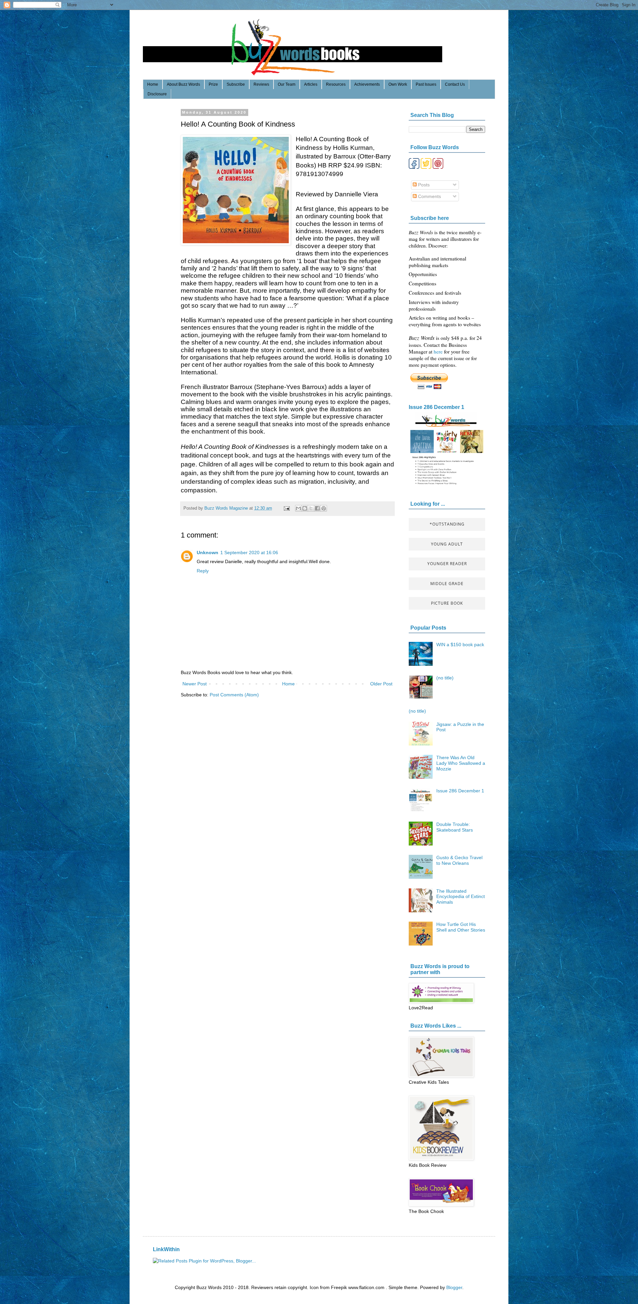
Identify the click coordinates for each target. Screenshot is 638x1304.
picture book (447, 603)
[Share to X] (311, 508)
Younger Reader (447, 563)
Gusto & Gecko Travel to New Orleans (459, 860)
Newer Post (194, 683)
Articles (310, 84)
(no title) (445, 677)
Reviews (261, 84)
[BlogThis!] (304, 508)
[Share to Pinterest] (323, 508)
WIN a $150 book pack (460, 644)
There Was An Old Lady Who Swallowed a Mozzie (460, 763)
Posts (423, 184)
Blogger (454, 1287)
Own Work (397, 84)
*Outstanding (447, 524)
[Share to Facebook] (317, 508)
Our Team (286, 84)
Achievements (367, 84)
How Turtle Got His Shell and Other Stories (460, 927)
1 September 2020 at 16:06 (249, 552)
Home (152, 84)
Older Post (381, 683)
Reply (203, 570)
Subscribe (236, 84)
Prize (213, 84)
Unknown (207, 552)
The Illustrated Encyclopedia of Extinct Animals (460, 896)
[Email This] (298, 508)
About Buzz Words (183, 84)
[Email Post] (286, 508)
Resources (336, 84)
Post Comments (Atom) (234, 694)
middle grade (447, 583)
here (439, 351)
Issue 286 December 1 (436, 407)
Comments (429, 196)
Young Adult (447, 544)
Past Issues (426, 84)
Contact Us (455, 84)
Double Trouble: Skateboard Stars (454, 827)
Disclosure (157, 94)
